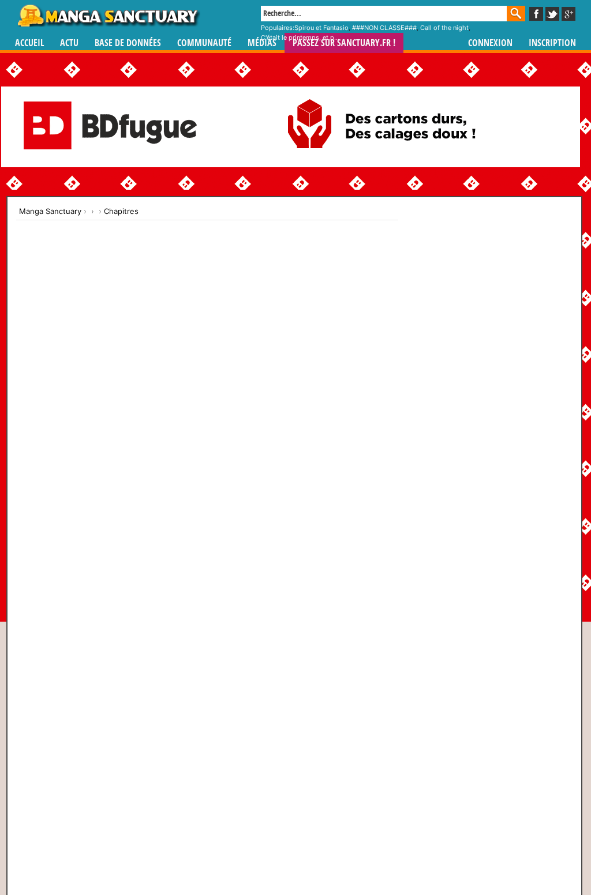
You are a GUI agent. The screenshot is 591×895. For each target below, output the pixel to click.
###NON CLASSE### (384, 28)
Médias (262, 42)
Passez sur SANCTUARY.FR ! (344, 42)
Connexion (490, 42)
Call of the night (444, 28)
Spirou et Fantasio (321, 28)
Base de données (128, 42)
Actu (69, 42)
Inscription (552, 42)
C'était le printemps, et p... (300, 37)
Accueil (29, 42)
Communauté (204, 42)
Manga (108, 16)
